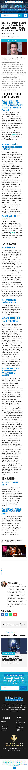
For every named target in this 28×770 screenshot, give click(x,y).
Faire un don (19, 724)
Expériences (4, 728)
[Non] (25, 764)
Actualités (3, 721)
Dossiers (3, 724)
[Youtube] (15, 2)
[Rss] (18, 2)
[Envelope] (21, 2)
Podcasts (3, 730)
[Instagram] (9, 2)
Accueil (17, 720)
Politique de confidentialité (19, 730)
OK (14, 767)
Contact (17, 725)
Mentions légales (20, 727)
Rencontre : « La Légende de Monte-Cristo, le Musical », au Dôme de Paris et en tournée (12, 658)
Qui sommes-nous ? (20, 722)
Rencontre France (14, 40)
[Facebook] (6, 2)
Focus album (4, 726)
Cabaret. (12, 232)
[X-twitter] (12, 2)
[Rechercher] (20, 15)
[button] (25, 15)
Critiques (3, 723)
